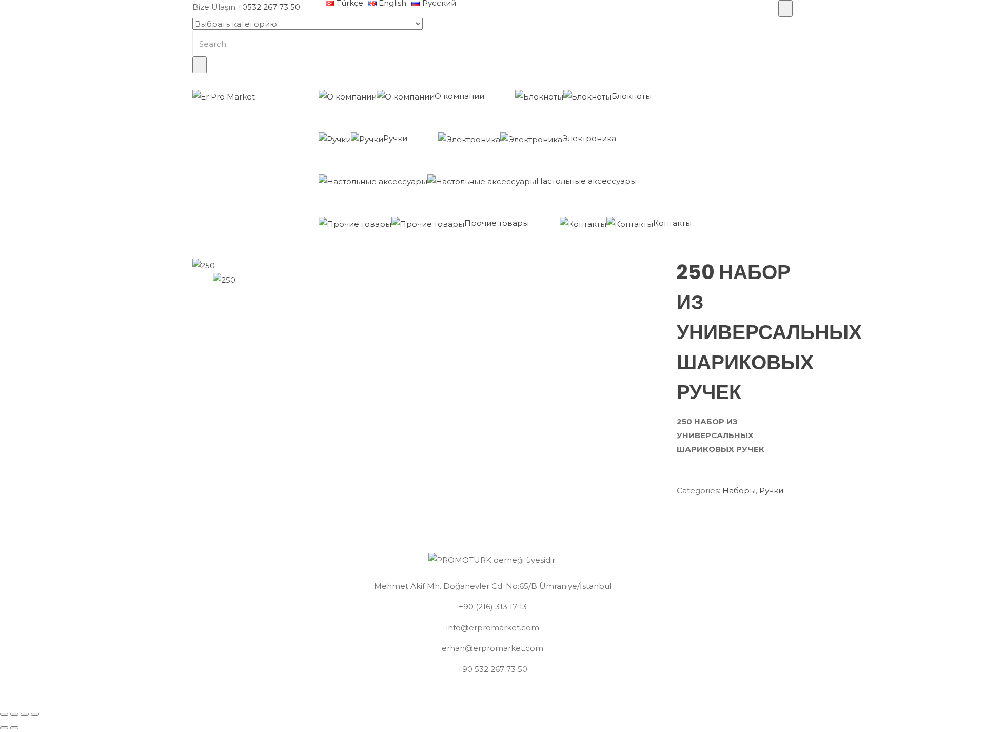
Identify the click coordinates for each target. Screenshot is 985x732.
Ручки (395, 138)
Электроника (589, 138)
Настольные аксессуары (586, 181)
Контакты (672, 223)
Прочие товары (496, 223)
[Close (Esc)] (4, 714)
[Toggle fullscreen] (25, 714)
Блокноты (632, 96)
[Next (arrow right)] (14, 727)
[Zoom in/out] (35, 714)
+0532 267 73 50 (269, 7)
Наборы (739, 491)
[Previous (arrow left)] (4, 727)
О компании (459, 96)
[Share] (14, 714)
